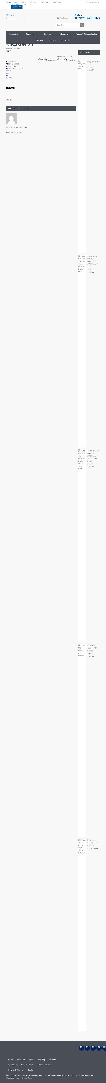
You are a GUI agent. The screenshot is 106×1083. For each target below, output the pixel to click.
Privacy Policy (27, 1065)
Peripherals (63, 34)
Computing (13, 34)
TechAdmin (12, 66)
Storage (47, 34)
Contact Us (65, 40)
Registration (11, 2)
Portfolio (52, 1060)
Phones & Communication (86, 34)
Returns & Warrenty (16, 1070)
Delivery (32, 2)
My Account (57, 2)
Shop (31, 1060)
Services (39, 40)
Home (8, 49)
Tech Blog (17, 7)
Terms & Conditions (45, 1065)
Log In (23, 2)
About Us (27, 4)
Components (31, 34)
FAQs (30, 1070)
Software (52, 40)
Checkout (45, 2)
